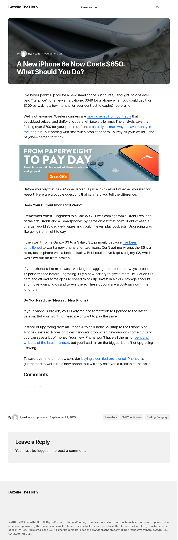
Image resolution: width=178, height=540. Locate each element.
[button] (157, 6)
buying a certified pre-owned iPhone (109, 359)
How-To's (111, 417)
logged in (44, 451)
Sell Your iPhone (131, 417)
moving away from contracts (109, 116)
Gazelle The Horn (23, 7)
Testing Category (157, 417)
